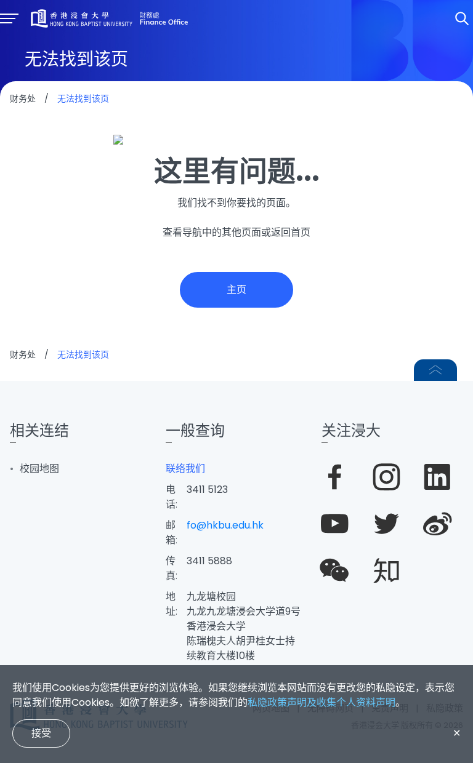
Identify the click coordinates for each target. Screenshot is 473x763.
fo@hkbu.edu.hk (225, 525)
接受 (41, 733)
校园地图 (39, 468)
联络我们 (185, 468)
